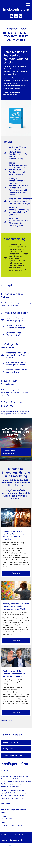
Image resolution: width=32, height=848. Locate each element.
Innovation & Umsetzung (10, 544)
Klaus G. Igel (9, 543)
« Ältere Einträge (6, 720)
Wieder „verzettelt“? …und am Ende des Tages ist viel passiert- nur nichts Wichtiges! (15, 606)
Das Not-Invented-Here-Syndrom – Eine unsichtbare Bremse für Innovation (14, 673)
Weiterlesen (16, 573)
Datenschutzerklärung (17, 840)
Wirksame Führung (20, 497)
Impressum (4, 840)
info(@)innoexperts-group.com (11, 825)
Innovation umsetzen (13, 493)
